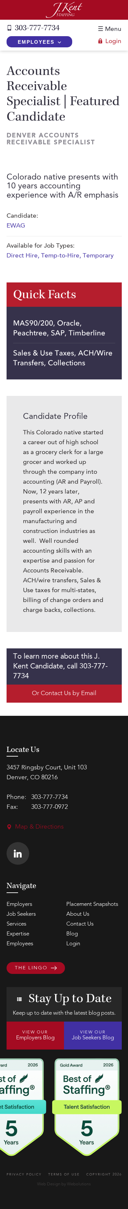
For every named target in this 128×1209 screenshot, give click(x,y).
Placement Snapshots (92, 904)
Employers (19, 904)
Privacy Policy (24, 1174)
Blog (72, 934)
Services (16, 924)
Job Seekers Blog (93, 1035)
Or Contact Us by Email (64, 693)
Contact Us (80, 924)
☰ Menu (109, 29)
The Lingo (31, 968)
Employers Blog (35, 1035)
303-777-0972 (49, 807)
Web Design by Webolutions (64, 1184)
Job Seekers (21, 914)
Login (113, 41)
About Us (77, 914)
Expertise (18, 934)
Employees (36, 42)
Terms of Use (64, 1174)
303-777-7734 (37, 28)
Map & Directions (39, 827)
